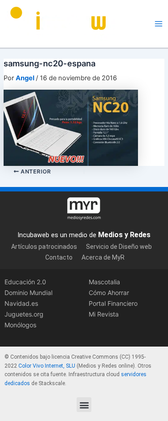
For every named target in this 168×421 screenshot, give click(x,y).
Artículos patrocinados (44, 246)
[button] (84, 404)
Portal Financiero (113, 303)
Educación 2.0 (25, 282)
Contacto (59, 257)
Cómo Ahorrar (109, 292)
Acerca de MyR (103, 257)
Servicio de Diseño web (119, 246)
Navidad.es (21, 303)
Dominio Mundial (28, 292)
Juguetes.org (23, 314)
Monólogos (20, 325)
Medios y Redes (124, 234)
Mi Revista (104, 314)
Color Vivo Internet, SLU (46, 366)
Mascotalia (104, 282)
